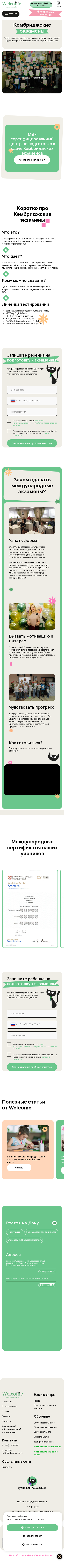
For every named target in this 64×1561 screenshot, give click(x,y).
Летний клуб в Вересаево (47, 1446)
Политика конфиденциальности (32, 1501)
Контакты (6, 1421)
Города (37, 1401)
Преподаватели (9, 1406)
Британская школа (42, 1432)
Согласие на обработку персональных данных (32, 1511)
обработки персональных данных (35, 424)
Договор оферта (32, 1506)
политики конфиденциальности (28, 421)
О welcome (7, 1401)
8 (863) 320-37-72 (10, 1445)
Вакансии (6, 1416)
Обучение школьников (44, 1422)
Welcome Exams (41, 1437)
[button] (6, 14)
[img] (28, 1138)
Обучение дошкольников (45, 1427)
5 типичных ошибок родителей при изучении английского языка (26, 1159)
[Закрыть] (59, 1556)
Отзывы (5, 1411)
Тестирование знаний (44, 1441)
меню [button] (13, 13)
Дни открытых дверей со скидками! (46, 14)
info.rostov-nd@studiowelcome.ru (12, 1452)
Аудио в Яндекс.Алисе (32, 1488)
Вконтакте (7, 1467)
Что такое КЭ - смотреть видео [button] (32, 77)
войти (58, 6)
